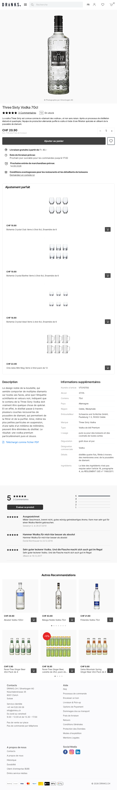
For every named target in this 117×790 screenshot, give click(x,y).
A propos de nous (15, 755)
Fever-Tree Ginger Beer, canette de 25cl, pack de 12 (54, 672)
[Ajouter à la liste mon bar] (111, 141)
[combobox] (56, 4)
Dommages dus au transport (76, 711)
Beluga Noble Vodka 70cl (54, 620)
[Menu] (25, 4)
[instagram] (71, 752)
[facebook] (65, 752)
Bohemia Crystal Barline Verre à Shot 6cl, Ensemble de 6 (32, 275)
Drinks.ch (104, 783)
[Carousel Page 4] (58, 625)
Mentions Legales (71, 737)
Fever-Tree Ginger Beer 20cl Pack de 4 (14, 670)
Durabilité (11, 764)
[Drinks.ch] (11, 4)
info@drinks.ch (14, 710)
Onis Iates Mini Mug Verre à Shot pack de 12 (27, 368)
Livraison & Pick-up (72, 702)
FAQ (65, 689)
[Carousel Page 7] (65, 625)
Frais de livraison (71, 715)
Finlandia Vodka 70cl (90, 620)
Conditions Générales (73, 724)
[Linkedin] (78, 752)
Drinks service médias (17, 773)
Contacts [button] (12, 685)
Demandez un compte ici (22, 175)
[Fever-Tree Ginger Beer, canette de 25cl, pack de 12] (58, 646)
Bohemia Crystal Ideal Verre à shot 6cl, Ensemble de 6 (31, 321)
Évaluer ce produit (25, 507)
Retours (66, 720)
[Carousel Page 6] (63, 625)
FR (88, 4)
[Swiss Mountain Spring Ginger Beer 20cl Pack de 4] (97, 646)
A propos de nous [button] (16, 747)
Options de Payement (73, 706)
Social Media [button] (70, 746)
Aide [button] (65, 685)
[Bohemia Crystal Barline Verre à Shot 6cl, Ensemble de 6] (58, 251)
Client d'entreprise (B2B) (18, 769)
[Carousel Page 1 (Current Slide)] (51, 625)
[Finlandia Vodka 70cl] (97, 596)
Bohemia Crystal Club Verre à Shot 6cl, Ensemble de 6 (31, 229)
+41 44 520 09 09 (15, 707)
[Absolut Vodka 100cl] (20, 596)
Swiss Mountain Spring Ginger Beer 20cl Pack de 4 (93, 670)
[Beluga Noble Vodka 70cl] (58, 596)
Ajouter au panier (54, 141)
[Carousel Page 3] (56, 625)
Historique (11, 760)
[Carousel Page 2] (54, 625)
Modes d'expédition (72, 733)
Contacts (11, 751)
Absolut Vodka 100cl (13, 620)
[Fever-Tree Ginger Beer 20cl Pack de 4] (20, 646)
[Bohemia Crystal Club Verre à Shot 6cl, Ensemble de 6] (58, 205)
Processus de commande (75, 693)
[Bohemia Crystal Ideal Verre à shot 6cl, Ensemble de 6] (58, 298)
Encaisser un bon (71, 698)
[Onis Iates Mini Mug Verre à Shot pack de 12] (58, 344)
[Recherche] (32, 4)
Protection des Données (74, 729)
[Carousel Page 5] (60, 625)
